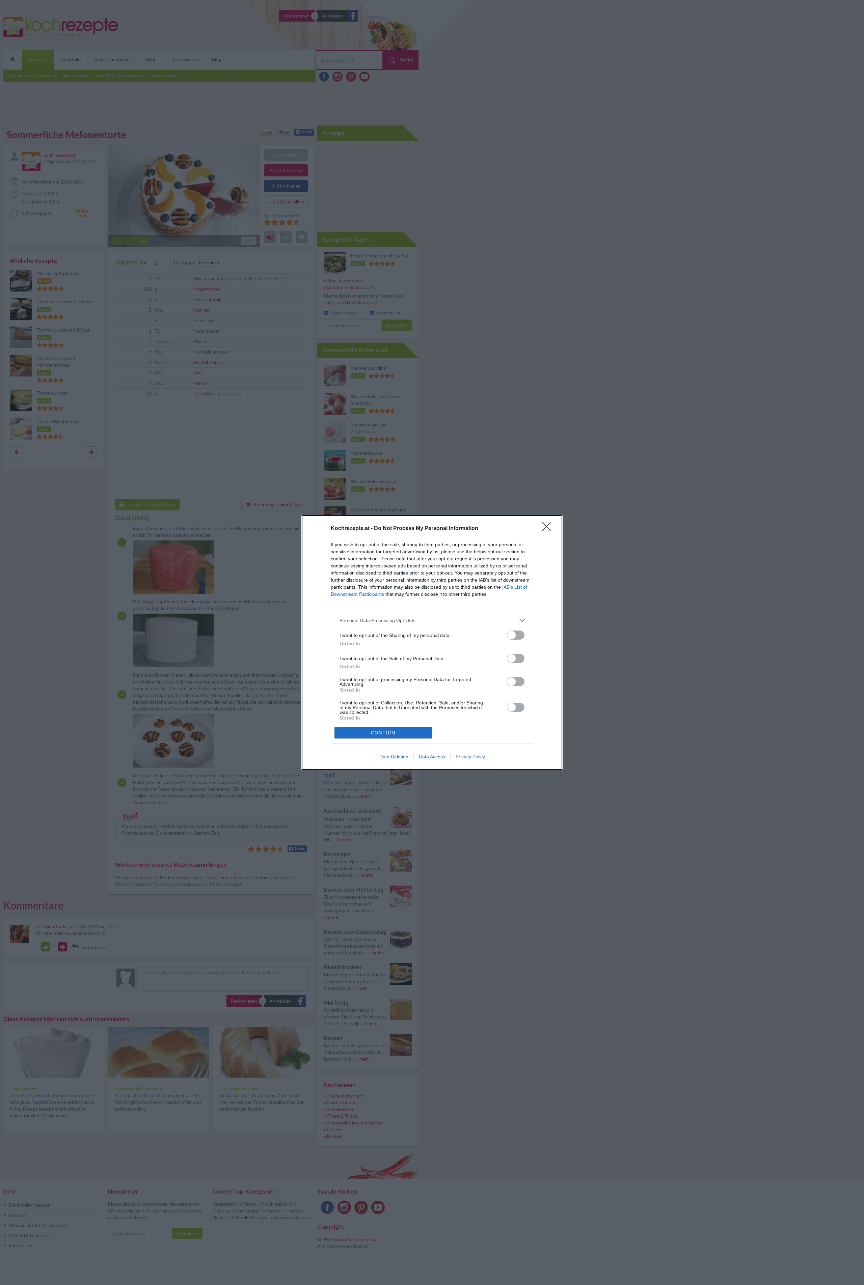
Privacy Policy (470, 756)
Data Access (432, 756)
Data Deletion (393, 756)
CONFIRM (383, 732)
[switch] (515, 635)
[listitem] (432, 620)
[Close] (548, 528)
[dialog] (432, 642)
